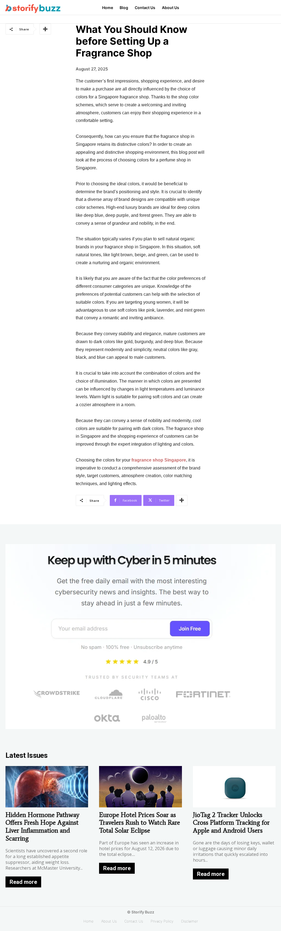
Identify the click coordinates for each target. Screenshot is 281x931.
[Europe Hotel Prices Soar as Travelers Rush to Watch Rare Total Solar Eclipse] (140, 786)
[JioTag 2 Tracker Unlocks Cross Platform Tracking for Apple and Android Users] (234, 786)
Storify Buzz (142, 912)
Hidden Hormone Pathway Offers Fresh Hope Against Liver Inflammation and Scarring (42, 826)
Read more (23, 882)
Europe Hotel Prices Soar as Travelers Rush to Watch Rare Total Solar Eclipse (139, 823)
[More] (45, 29)
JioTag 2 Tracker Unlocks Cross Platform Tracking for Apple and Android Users (231, 823)
